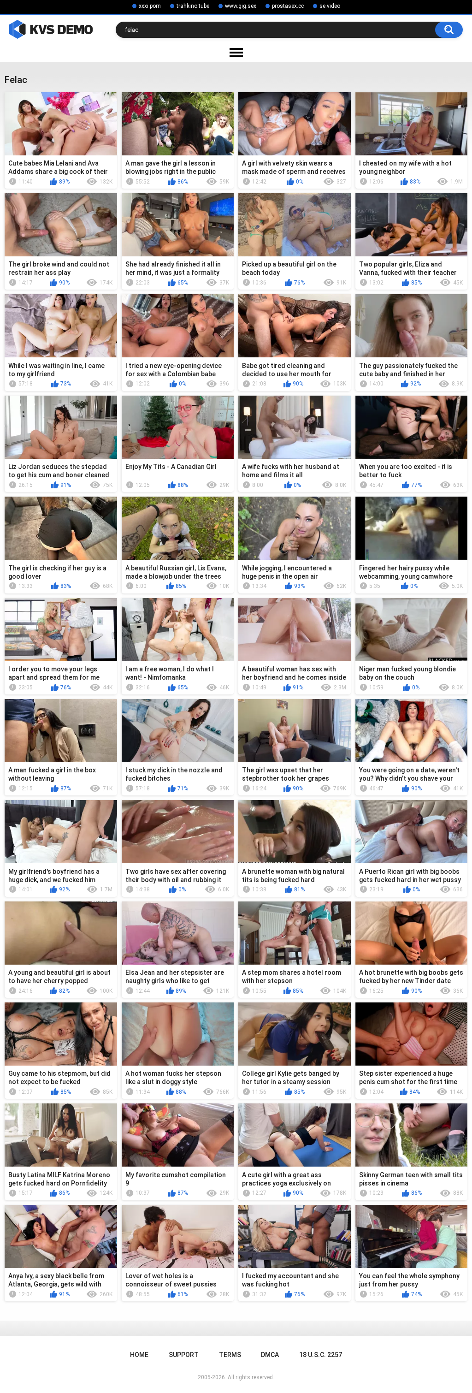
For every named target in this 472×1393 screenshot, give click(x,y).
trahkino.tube (193, 6)
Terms (230, 1354)
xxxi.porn (150, 6)
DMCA (270, 1354)
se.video (329, 6)
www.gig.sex (240, 6)
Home (139, 1354)
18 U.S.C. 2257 (320, 1354)
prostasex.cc (288, 6)
